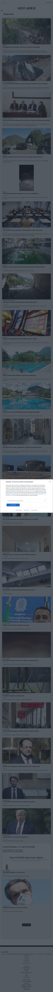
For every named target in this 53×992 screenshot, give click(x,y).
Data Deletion (19, 510)
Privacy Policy (34, 510)
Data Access (26, 510)
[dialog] (26, 496)
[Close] (50, 482)
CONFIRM (13, 505)
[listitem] (26, 500)
